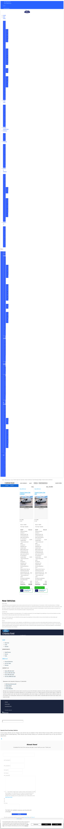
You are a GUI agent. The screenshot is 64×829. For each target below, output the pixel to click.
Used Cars (4, 101)
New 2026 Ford (23, 488)
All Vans (10, 69)
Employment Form (10, 236)
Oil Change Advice (10, 200)
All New (8, 22)
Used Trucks (8, 113)
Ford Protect (8, 89)
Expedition (13, 64)
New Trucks (8, 27)
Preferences (36, 824)
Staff (9, 238)
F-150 (10, 34)
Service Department (9, 175)
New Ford (4, 17)
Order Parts (11, 188)
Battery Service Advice (11, 210)
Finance (5, 141)
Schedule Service (9, 179)
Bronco (13, 55)
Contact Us (9, 245)
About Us (4, 223)
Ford (12, 479)
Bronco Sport (11, 58)
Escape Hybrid (11, 78)
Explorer (13, 62)
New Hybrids (8, 74)
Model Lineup (9, 92)
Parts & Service (5, 170)
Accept (56, 824)
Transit (12, 72)
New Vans (8, 66)
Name (6, 803)
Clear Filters (58, 483)
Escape (12, 60)
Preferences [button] (26, 825)
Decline (46, 824)
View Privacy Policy (8, 797)
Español (4, 5)
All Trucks (10, 30)
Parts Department (8, 185)
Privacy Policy (26, 817)
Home (7, 252)
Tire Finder (10, 191)
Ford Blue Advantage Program (8, 124)
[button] (3, 249)
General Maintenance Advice (9, 196)
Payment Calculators (9, 161)
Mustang (10, 25)
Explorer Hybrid (11, 81)
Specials (5, 130)
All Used (8, 106)
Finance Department (9, 145)
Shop (3, 640)
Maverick (13, 36)
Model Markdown (6, 128)
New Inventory (7, 479)
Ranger (13, 38)
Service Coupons (9, 139)
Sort (30, 483)
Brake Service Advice (11, 205)
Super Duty (11, 40)
